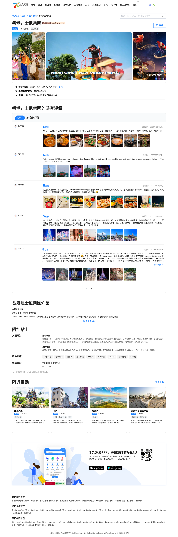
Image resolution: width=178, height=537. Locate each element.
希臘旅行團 (141, 510)
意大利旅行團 (109, 510)
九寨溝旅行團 (41, 522)
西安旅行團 (146, 522)
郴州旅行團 (39, 525)
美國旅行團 (71, 510)
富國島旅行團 (128, 501)
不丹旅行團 (138, 501)
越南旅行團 (64, 501)
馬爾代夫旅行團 (74, 501)
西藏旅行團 (52, 522)
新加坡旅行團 (54, 501)
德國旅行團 (90, 510)
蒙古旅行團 (99, 522)
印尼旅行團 (118, 501)
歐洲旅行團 (16, 510)
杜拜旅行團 (161, 510)
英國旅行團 (81, 510)
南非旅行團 (44, 510)
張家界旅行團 (71, 522)
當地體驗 (78, 5)
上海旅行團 (61, 522)
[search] (162, 15)
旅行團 (57, 5)
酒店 (40, 5)
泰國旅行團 (44, 501)
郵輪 (87, 5)
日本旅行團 (16, 501)
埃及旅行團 (34, 510)
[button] (81, 77)
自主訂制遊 (125, 5)
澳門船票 (67, 5)
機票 (33, 5)
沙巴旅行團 (109, 501)
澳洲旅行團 (25, 510)
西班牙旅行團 (151, 510)
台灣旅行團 (34, 501)
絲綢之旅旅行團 (29, 522)
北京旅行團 (81, 522)
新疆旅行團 (136, 522)
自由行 (48, 5)
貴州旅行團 (118, 522)
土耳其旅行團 (17, 513)
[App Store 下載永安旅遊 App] (97, 468)
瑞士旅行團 (99, 510)
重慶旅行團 (127, 522)
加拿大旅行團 (120, 510)
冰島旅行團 (28, 513)
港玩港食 (96, 5)
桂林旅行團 (90, 522)
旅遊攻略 (15, 16)
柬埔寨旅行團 (86, 501)
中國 (29, 16)
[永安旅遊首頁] (20, 5)
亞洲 (23, 16)
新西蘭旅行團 (131, 510)
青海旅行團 (30, 525)
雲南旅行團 (109, 522)
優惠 (135, 5)
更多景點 (159, 382)
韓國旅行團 (25, 501)
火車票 (114, 5)
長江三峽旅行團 (17, 522)
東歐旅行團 (53, 510)
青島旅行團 (20, 525)
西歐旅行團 (62, 510)
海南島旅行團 (49, 525)
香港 (35, 16)
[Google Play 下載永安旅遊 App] (114, 468)
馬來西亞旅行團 (97, 501)
